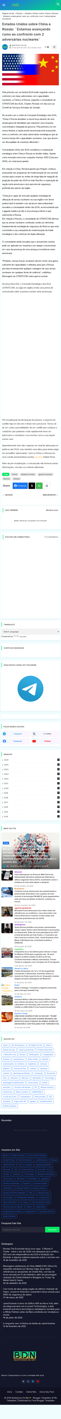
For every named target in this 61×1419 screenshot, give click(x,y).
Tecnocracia (33, 1083)
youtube (47, 741)
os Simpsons (44, 1197)
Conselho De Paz (46, 1211)
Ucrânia (6, 1174)
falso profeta (40, 1097)
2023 (31, 774)
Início (9, 1392)
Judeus (6, 1073)
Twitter (32, 486)
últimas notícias (47, 1087)
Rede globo (34, 1054)
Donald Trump (9, 1160)
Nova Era (6, 1169)
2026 (31, 760)
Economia (51, 1073)
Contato (19, 1392)
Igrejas (33, 1101)
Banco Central (22, 1092)
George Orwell (23, 1188)
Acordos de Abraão (22, 1087)
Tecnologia (49, 1078)
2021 (31, 783)
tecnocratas (8, 1197)
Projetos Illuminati (45, 1050)
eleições (14, 1078)
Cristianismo (25, 1097)
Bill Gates (21, 1179)
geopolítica (30, 1211)
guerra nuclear (45, 474)
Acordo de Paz (20, 1068)
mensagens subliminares (13, 1083)
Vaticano (25, 1078)
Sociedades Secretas (26, 1197)
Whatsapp (39, 486)
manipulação (48, 1054)
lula (20, 1165)
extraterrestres (46, 1101)
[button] (58, 4)
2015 (31, 812)
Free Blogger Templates (43, 1400)
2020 (31, 788)
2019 (31, 793)
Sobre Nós (31, 1392)
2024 (31, 769)
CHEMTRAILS (37, 1092)
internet (45, 1059)
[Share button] (46, 486)
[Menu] (4, 5)
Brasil (5, 1155)
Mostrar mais (52, 510)
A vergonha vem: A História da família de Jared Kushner (29, 1323)
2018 (31, 797)
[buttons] (23, 1381)
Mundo (7, 479)
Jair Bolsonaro (42, 1160)
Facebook (21, 486)
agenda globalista (43, 1165)
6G (50, 1097)
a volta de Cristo (10, 1097)
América (21, 1064)
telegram (17, 734)
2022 (31, 779)
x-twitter (47, 734)
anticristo (7, 1087)
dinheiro (6, 1068)
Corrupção (38, 1073)
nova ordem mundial (36, 1155)
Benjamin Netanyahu (46, 1174)
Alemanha (36, 1078)
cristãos (33, 1068)
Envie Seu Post (47, 1392)
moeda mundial (40, 1183)
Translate (22, 637)
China (14, 474)
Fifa (30, 1193)
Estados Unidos (28, 474)
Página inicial (8, 13)
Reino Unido (33, 1059)
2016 (31, 807)
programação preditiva (12, 1211)
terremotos (7, 1092)
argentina (45, 1179)
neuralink (6, 1101)
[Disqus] (30, 580)
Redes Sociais (9, 1050)
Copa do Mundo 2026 (40, 1202)
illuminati (44, 1068)
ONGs (29, 1207)
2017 (31, 802)
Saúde (44, 1083)
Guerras (6, 1059)
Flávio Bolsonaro (10, 1202)
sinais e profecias (26, 1050)
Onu (16, 1169)
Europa (22, 1054)
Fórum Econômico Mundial (14, 1193)
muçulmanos (18, 1059)
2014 (31, 816)
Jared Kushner (9, 1165)
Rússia (19, 13)
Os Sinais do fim (35, 1045)
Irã (51, 1169)
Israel (5, 1045)
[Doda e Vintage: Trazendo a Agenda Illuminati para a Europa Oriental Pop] (7, 989)
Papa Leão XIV (20, 1101)
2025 (32, 765)
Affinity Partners (9, 1106)
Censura (43, 1064)
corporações (8, 1064)
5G (35, 1087)
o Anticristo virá (9, 1054)
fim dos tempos (18, 1045)
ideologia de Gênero (21, 1073)
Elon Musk (33, 1179)
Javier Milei (40, 1207)
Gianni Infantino (9, 1216)
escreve (38, 457)
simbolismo (8, 1188)
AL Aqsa (24, 1202)
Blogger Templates (42, 1398)
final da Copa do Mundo (13, 1207)
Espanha (26, 1183)
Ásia (5, 1078)
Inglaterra (32, 1064)
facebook (17, 741)
